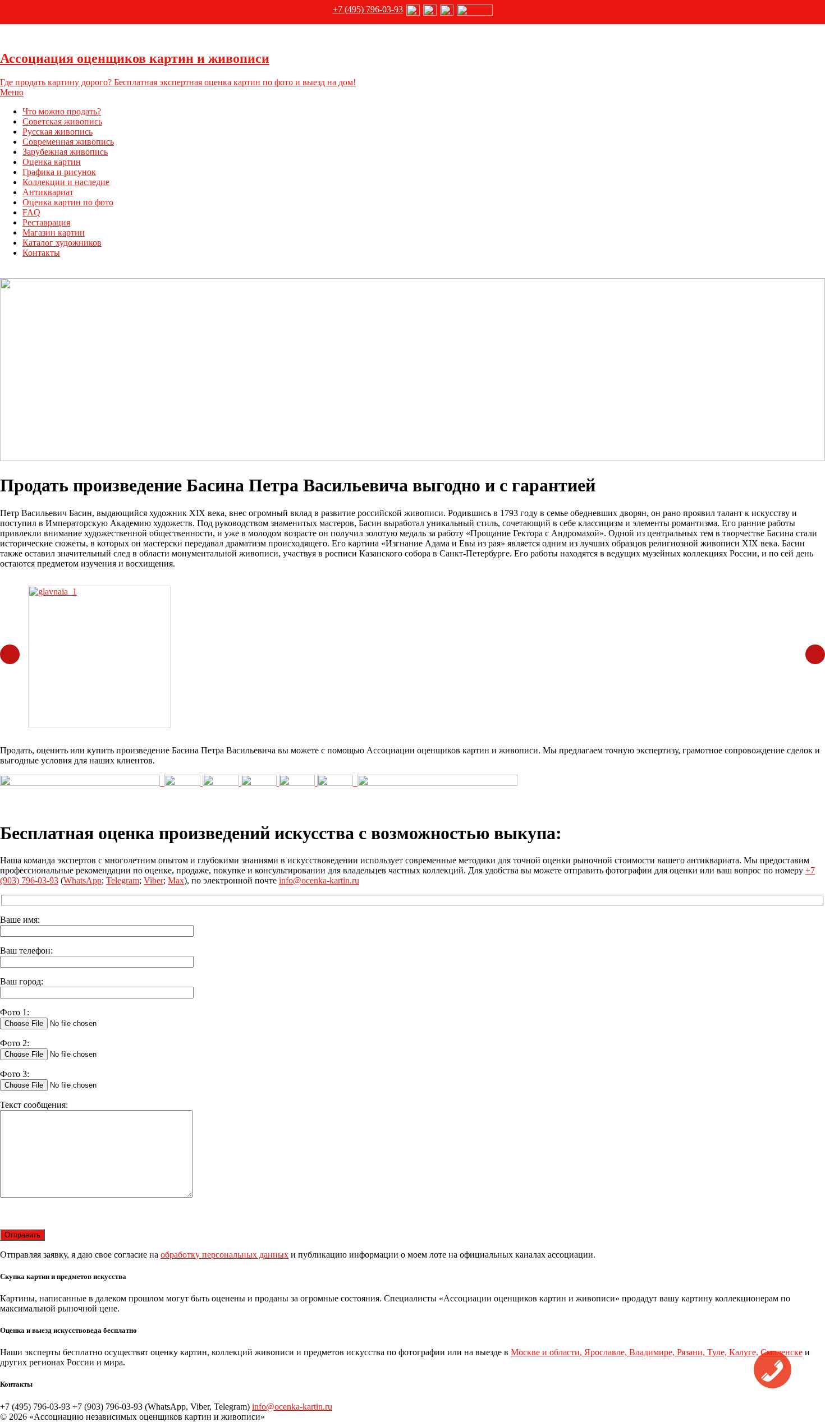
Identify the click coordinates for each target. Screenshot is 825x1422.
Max (176, 880)
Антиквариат (48, 192)
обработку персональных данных (224, 1254)
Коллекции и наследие (65, 182)
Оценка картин (51, 162)
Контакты (41, 252)
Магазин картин (53, 232)
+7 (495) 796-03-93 (368, 9)
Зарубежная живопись (65, 152)
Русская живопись (57, 131)
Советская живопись (62, 121)
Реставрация (46, 222)
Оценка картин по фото (67, 202)
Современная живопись (68, 141)
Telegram (122, 880)
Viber (153, 880)
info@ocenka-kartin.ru (319, 880)
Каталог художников (62, 242)
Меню (12, 92)
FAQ (31, 212)
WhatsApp (82, 880)
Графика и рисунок (59, 172)
